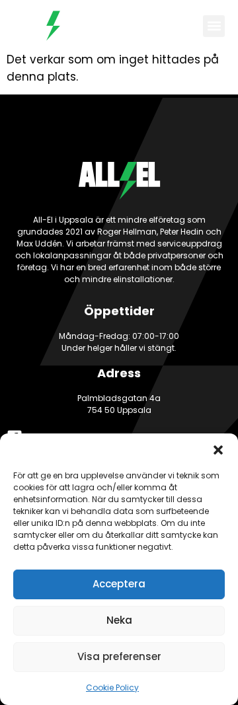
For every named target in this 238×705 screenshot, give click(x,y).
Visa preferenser (119, 656)
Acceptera (119, 584)
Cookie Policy (112, 687)
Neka (119, 620)
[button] (218, 450)
